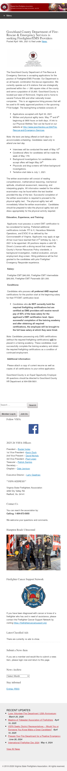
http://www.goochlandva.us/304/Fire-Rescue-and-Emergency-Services (35, 128)
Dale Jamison (23, 468)
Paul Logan (31, 458)
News (44, 41)
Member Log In (8, 413)
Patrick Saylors (25, 462)
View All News (13, 748)
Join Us (24, 413)
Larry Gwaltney (33, 474)
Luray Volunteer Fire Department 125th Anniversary (32, 713)
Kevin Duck (31, 452)
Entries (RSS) (13, 688)
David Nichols (32, 455)
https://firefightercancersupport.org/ (30, 622)
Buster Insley (24, 449)
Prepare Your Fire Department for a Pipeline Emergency (34, 736)
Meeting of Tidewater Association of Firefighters (30, 719)
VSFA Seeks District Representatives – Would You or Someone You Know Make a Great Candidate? (33, 728)
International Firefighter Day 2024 (23, 742)
